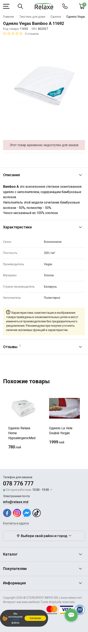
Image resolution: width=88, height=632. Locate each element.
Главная (8, 16)
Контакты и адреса (16, 523)
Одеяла (56, 16)
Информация (14, 583)
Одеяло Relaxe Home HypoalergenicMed (21, 433)
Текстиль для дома (32, 16)
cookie (15, 619)
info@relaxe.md (15, 502)
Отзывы (12, 346)
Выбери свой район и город (44, 536)
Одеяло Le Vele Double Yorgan (60, 430)
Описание (11, 175)
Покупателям (15, 568)
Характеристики (17, 227)
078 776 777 (18, 483)
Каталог (10, 554)
